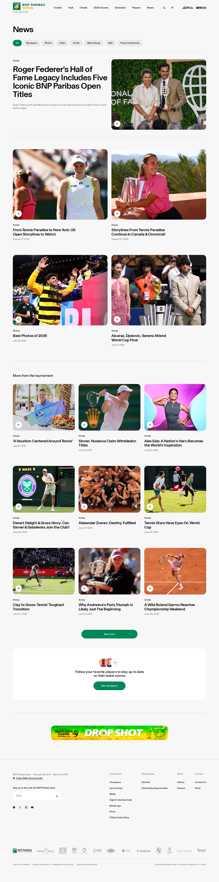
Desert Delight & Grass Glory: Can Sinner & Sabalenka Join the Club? (41, 524)
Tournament (116, 774)
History (180, 782)
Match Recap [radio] (93, 43)
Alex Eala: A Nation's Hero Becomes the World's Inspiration (173, 443)
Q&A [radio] (110, 43)
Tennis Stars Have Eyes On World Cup (171, 524)
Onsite (83, 7)
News (150, 7)
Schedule (120, 7)
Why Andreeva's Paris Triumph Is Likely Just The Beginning (106, 606)
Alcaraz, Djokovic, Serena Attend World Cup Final (138, 337)
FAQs (198, 788)
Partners (146, 782)
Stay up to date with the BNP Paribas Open (34, 787)
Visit (70, 7)
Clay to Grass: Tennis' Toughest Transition (38, 606)
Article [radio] (76, 43)
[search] (164, 8)
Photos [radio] (48, 43)
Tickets (58, 7)
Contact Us (200, 782)
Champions (115, 782)
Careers (181, 788)
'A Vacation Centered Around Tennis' (43, 441)
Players (136, 7)
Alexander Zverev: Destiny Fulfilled (107, 522)
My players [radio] (31, 43)
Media (113, 794)
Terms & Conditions (21, 864)
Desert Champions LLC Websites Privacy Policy (53, 864)
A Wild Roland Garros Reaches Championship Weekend (169, 606)
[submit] (57, 796)
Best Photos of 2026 (30, 335)
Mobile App (115, 805)
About (180, 774)
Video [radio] (62, 43)
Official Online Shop (119, 817)
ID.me (112, 811)
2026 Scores (101, 7)
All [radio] (17, 43)
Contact (199, 774)
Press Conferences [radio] (129, 43)
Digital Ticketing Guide (121, 800)
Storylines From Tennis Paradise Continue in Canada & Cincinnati (138, 231)
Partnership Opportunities (155, 788)
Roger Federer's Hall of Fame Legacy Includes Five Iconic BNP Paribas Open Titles (60, 81)
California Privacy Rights (86, 864)
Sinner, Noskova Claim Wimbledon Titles (107, 443)
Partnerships (148, 774)
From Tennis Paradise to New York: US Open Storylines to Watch (44, 231)
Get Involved (116, 788)
